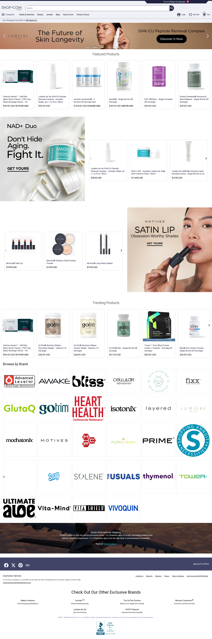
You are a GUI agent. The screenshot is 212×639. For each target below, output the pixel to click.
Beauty (40, 14)
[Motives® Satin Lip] (23, 244)
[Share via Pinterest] (20, 565)
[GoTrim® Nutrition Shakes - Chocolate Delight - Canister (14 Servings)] (53, 325)
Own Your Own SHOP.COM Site (197, 576)
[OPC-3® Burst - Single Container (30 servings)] (159, 76)
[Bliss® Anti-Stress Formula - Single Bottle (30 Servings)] (194, 325)
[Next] (206, 158)
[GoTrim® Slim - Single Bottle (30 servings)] (124, 325)
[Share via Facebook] (6, 565)
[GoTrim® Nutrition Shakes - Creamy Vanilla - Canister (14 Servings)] (88, 325)
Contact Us (139, 576)
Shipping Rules (110, 544)
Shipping (158, 576)
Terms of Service (178, 576)
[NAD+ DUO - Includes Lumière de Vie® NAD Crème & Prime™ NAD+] (148, 152)
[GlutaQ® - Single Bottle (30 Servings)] (124, 76)
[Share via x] (13, 565)
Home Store (68, 14)
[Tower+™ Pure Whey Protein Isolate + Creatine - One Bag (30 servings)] (159, 325)
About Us (149, 576)
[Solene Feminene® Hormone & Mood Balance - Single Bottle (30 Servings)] (194, 76)
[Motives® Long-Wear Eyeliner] (104, 244)
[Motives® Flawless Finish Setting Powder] (63, 244)
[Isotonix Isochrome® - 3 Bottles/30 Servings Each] (88, 76)
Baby (58, 14)
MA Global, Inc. (31, 20)
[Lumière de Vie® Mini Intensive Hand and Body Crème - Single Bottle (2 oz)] (189, 152)
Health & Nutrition (26, 14)
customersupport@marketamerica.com (17, 583)
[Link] (27, 565)
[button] (4, 36)
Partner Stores (82, 14)
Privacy (166, 576)
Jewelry (49, 14)
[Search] (172, 8)
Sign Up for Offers (201, 564)
